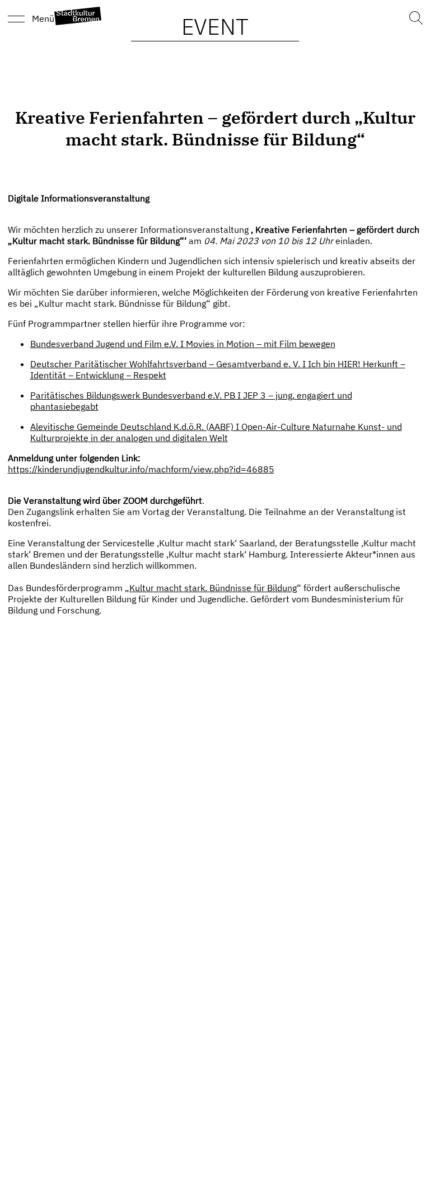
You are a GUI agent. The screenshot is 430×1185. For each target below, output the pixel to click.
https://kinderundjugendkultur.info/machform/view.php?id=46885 (141, 469)
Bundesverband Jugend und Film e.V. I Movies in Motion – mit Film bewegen (182, 343)
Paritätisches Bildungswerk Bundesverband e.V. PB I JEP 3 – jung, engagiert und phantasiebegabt (191, 401)
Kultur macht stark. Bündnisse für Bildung (213, 587)
